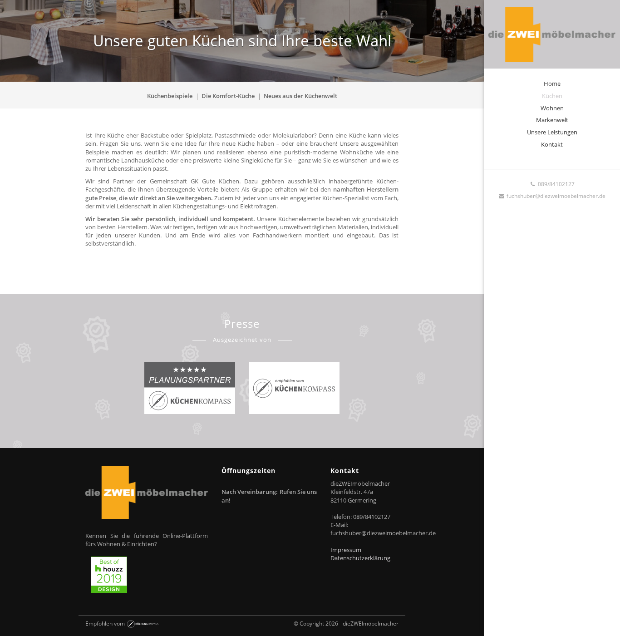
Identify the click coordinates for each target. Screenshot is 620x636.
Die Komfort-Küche (228, 96)
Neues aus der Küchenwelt (300, 96)
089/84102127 (555, 184)
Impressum (345, 550)
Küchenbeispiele (169, 96)
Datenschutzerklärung (360, 558)
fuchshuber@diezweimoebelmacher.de (555, 196)
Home (552, 83)
